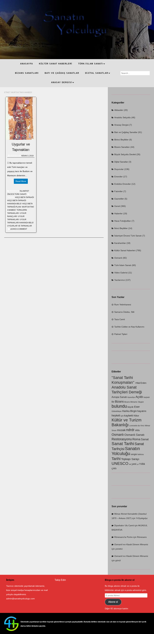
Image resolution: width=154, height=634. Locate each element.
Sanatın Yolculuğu (126, 451)
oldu (137, 430)
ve (130, 464)
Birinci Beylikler (121, 139)
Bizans (119, 401)
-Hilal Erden (140, 383)
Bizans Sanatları (122, 147)
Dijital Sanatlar (121, 162)
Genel (117, 206)
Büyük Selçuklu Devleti (125, 154)
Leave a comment (18, 229)
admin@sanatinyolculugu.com (20, 598)
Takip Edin (60, 580)
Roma (136, 439)
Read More (20, 181)
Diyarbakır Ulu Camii (124, 525)
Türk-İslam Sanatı (122, 265)
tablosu (141, 454)
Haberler (118, 213)
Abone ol (113, 602)
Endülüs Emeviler (122, 184)
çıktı (114, 468)
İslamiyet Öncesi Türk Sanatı (128, 235)
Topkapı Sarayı (130, 459)
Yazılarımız (119, 280)
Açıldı (139, 396)
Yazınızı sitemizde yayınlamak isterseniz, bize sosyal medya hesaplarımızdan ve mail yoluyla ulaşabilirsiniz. (27, 590)
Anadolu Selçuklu (122, 117)
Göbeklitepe (117, 411)
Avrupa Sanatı (119, 397)
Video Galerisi (121, 272)
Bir (113, 402)
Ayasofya (131, 397)
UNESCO (120, 463)
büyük (131, 407)
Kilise (136, 415)
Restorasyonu (122, 439)
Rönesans (142, 537)
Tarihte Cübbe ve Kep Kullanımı (129, 327)
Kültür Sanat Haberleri (124, 250)
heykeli (116, 415)
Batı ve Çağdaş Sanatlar (125, 132)
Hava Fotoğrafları (122, 221)
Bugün (141, 402)
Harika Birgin (129, 411)
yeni (134, 464)
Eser (137, 406)
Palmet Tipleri (120, 334)
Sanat (145, 439)
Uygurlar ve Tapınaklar (19, 226)
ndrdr (130, 430)
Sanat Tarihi (123, 443)
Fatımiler (118, 191)
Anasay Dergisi (121, 125)
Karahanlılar (120, 243)
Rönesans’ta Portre (123, 537)
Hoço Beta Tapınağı (24, 197)
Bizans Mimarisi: (131, 402)
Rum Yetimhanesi (122, 304)
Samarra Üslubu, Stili (124, 312)
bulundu (119, 406)
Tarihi (116, 459)
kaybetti (128, 415)
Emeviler (118, 176)
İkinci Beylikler (121, 228)
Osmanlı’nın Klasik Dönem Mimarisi (131, 544)
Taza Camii (119, 319)
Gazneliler (119, 199)
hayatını (141, 411)
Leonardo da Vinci (136, 426)
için (122, 416)
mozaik (121, 430)
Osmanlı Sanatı (134, 434)
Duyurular (119, 169)
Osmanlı (118, 258)
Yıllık (142, 463)
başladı (147, 397)
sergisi (134, 454)
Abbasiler (118, 110)
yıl (138, 464)
